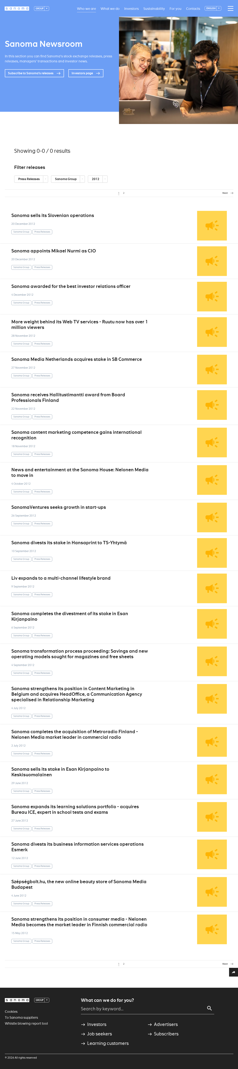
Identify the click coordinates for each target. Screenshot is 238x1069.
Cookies (11, 1011)
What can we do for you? (107, 1000)
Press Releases (29, 179)
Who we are (86, 8)
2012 (96, 179)
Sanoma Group (66, 179)
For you (175, 8)
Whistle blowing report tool (26, 1023)
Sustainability (154, 8)
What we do (110, 8)
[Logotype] (17, 1000)
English (211, 8)
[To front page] (17, 8)
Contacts (193, 8)
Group (40, 8)
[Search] (209, 1008)
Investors (131, 8)
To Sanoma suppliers (21, 1017)
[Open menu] (229, 8)
